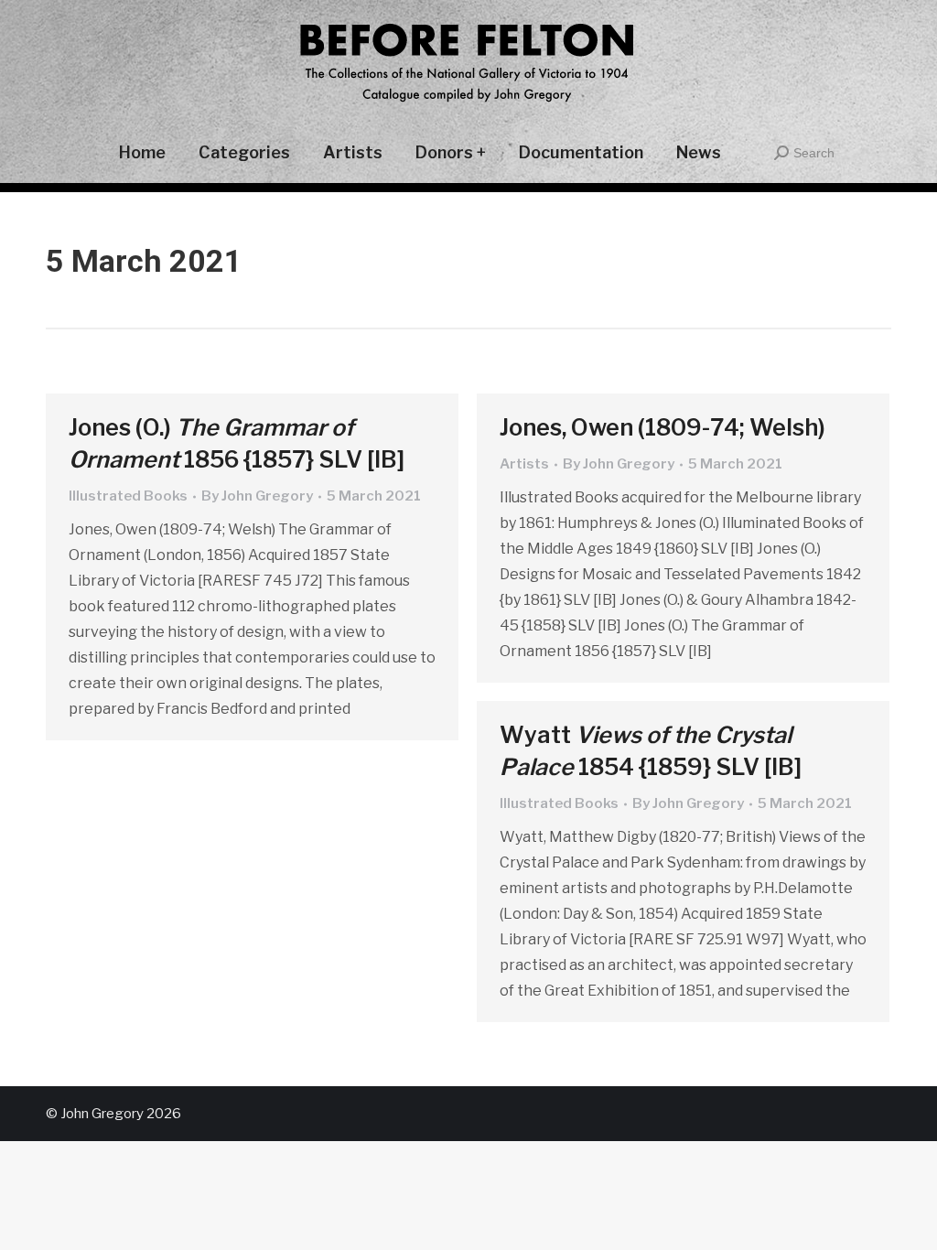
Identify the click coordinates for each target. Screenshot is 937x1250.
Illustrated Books (128, 496)
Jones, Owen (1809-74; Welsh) (662, 427)
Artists (524, 464)
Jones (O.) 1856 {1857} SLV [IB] (236, 443)
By (257, 496)
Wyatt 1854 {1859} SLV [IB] (651, 751)
